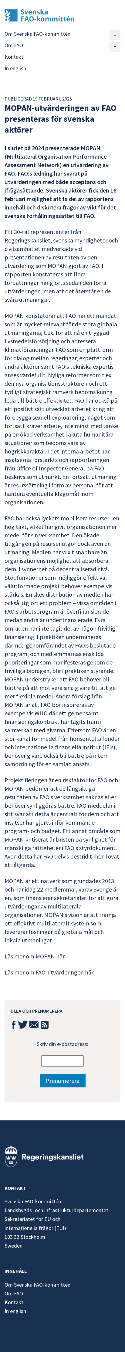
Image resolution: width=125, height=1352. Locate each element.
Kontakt (14, 56)
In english (15, 68)
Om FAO (14, 45)
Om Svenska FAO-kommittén (37, 33)
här (60, 956)
